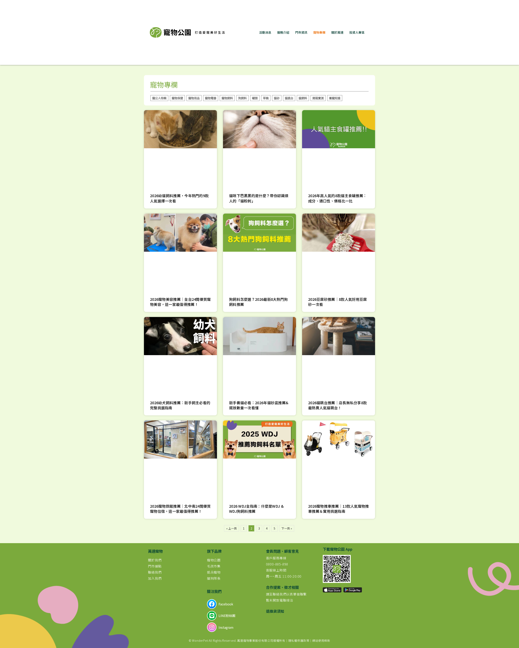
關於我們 (155, 560)
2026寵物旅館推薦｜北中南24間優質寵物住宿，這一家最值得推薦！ (180, 508)
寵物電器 (210, 98)
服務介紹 (283, 32)
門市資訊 (301, 32)
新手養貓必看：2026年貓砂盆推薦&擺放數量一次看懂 (258, 405)
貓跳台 (289, 98)
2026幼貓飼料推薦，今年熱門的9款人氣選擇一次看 (179, 198)
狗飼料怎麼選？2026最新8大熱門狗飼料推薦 (258, 302)
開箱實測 (318, 98)
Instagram (226, 627)
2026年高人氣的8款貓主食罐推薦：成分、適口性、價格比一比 (337, 198)
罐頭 (255, 98)
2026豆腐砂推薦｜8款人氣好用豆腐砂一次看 (337, 302)
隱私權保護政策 (298, 640)
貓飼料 (303, 98)
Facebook (226, 604)
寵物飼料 (227, 98)
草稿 (266, 98)
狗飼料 (242, 98)
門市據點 (155, 566)
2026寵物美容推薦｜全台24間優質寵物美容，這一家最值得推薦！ (180, 302)
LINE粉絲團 (227, 615)
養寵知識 (334, 98)
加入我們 (155, 578)
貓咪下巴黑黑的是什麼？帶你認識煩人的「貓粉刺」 (258, 198)
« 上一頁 (231, 528)
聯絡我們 (155, 572)
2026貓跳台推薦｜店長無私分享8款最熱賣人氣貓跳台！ (337, 405)
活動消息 (265, 32)
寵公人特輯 (159, 98)
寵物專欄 (319, 32)
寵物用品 (194, 98)
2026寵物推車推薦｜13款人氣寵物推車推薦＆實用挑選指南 (338, 508)
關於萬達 (337, 32)
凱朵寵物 (214, 572)
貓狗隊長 (214, 578)
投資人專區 (357, 32)
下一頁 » (286, 528)
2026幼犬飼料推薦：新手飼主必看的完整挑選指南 (180, 405)
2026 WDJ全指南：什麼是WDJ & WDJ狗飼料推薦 (256, 508)
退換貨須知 (275, 611)
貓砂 (277, 98)
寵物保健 (177, 98)
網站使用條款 (321, 640)
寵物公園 (214, 560)
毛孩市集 (214, 566)
